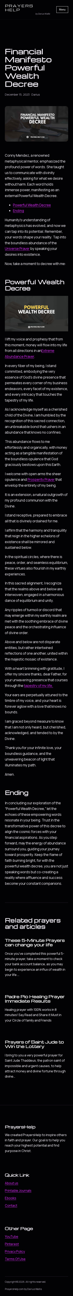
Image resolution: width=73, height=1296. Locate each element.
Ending (18, 210)
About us (11, 1183)
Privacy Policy (15, 1251)
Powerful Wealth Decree (32, 205)
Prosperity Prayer (41, 479)
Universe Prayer (17, 248)
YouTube (11, 1236)
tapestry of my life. (38, 685)
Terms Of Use (15, 1259)
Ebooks (10, 1198)
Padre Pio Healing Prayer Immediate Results (35, 999)
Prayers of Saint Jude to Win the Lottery (34, 1044)
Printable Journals (18, 1190)
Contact (11, 1205)
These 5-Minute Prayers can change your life (35, 942)
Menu (62, 9)
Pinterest (12, 1244)
